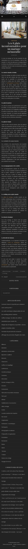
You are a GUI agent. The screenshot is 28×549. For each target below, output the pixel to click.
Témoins (3, 451)
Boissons (3, 358)
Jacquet (6, 276)
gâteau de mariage (8, 197)
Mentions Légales (21, 544)
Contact (15, 544)
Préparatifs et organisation (8, 434)
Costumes (4, 375)
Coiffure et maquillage (7, 365)
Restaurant (4, 441)
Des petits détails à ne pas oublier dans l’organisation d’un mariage (12, 491)
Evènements (4, 389)
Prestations (4, 437)
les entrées (22, 271)
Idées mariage (5, 406)
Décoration (4, 379)
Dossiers (3, 385)
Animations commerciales (7, 351)
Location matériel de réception (9, 413)
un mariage (4, 273)
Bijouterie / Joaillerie (6, 354)
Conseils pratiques (6, 372)
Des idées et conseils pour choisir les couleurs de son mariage (12, 518)
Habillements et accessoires (8, 403)
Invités (3, 410)
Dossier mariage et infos (7, 382)
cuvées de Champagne (13, 242)
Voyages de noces (6, 461)
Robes (3, 444)
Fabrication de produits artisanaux (10, 392)
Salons (3, 447)
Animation (3, 348)
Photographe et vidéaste (7, 430)
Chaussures (4, 361)
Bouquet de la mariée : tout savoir (13, 532)
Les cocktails (15, 271)
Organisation (4, 420)
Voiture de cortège (6, 458)
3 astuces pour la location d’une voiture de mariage (13, 478)
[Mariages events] (14, 7)
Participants (4, 427)
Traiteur (14, 40)
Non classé (4, 416)
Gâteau (3, 399)
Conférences (4, 368)
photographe (4, 264)
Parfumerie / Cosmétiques (8, 423)
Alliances (3, 344)
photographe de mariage (13, 83)
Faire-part (4, 396)
